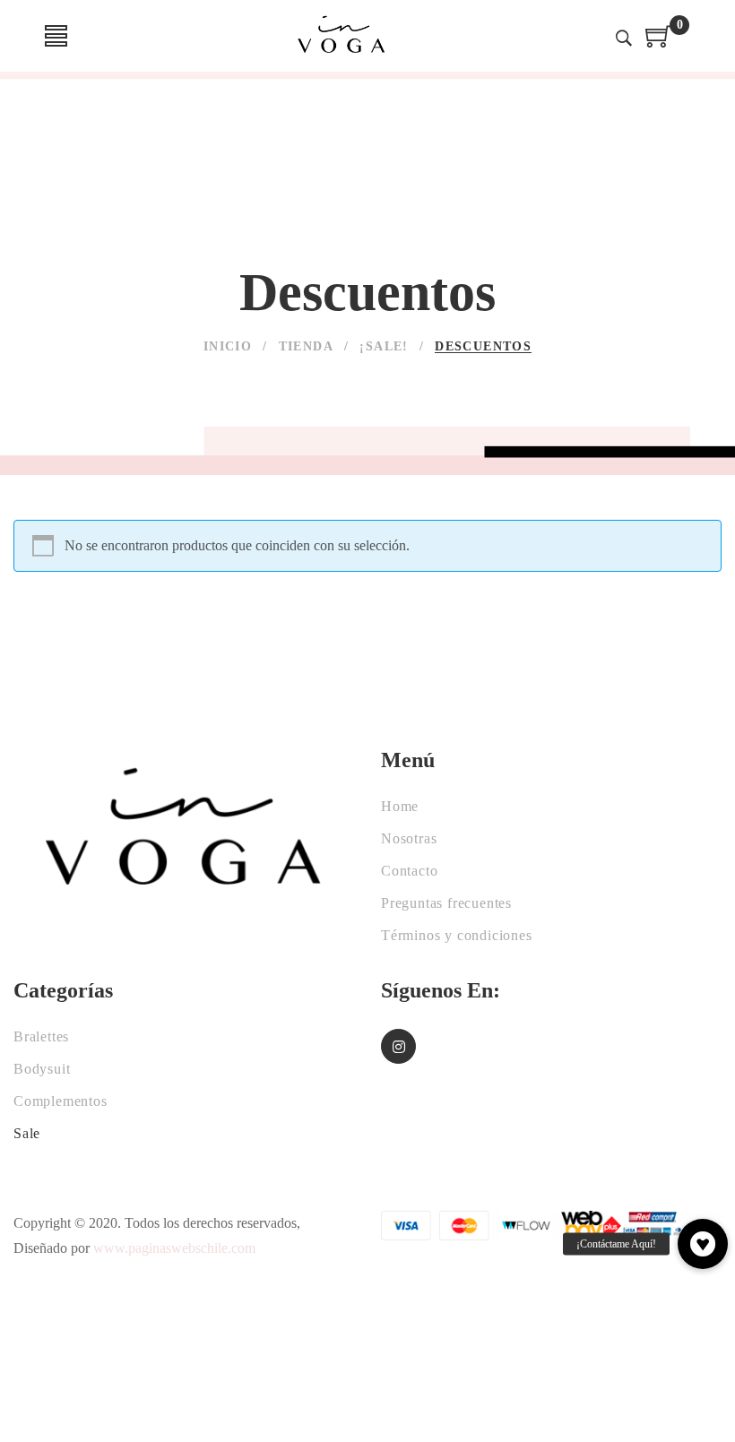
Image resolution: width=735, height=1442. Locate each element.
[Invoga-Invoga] (342, 36)
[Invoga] (183, 831)
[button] (703, 1244)
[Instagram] (398, 1046)
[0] (658, 42)
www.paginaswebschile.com (174, 1248)
